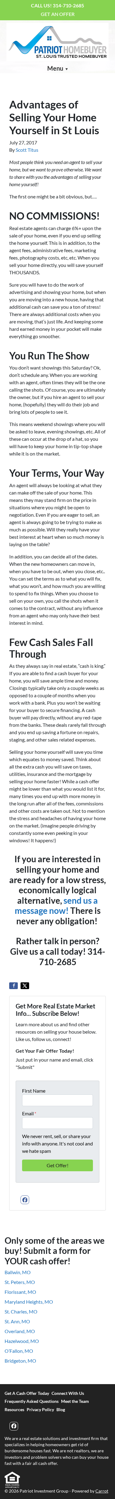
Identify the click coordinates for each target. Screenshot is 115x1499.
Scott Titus (27, 150)
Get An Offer (58, 14)
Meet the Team (75, 1401)
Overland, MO (20, 1331)
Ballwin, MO (18, 1272)
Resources (14, 1409)
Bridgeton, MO (20, 1361)
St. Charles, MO (21, 1311)
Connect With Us (68, 1393)
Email (29, 1113)
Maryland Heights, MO (29, 1302)
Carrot (101, 1491)
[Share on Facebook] (13, 985)
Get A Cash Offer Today (27, 1393)
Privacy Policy (40, 1409)
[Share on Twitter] (25, 985)
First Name (33, 1091)
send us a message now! (56, 905)
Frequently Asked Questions (32, 1401)
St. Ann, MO (17, 1321)
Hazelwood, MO (22, 1341)
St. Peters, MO (20, 1282)
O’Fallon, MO (19, 1351)
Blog (60, 1409)
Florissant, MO (20, 1292)
